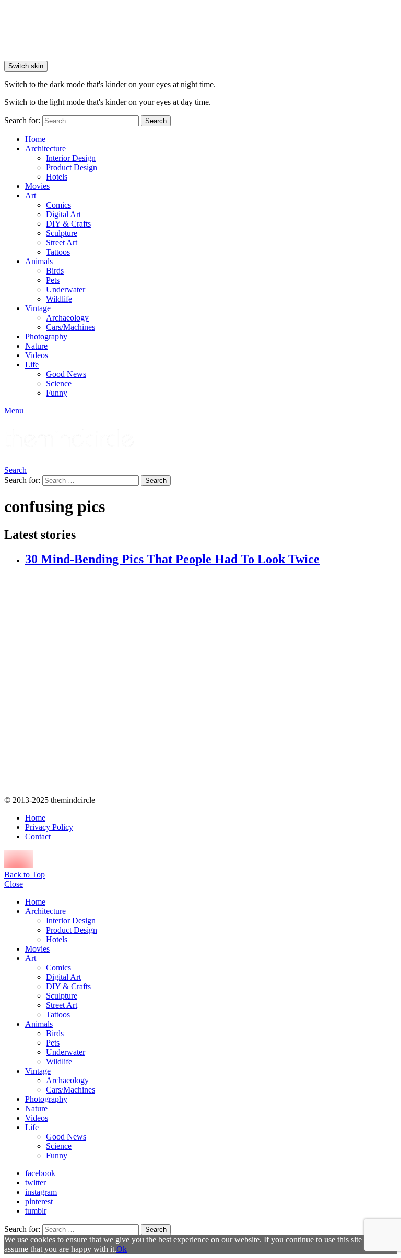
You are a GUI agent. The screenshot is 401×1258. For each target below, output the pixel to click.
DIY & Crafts (68, 223)
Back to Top (24, 874)
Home (35, 139)
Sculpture (61, 233)
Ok (121, 1248)
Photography (46, 336)
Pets (53, 280)
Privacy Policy (49, 827)
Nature (36, 345)
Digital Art (63, 214)
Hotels (56, 176)
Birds (55, 270)
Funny (56, 392)
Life (32, 364)
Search (156, 121)
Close (13, 884)
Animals (39, 261)
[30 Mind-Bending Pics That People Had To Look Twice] (211, 682)
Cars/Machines (70, 327)
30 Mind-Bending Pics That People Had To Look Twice (172, 559)
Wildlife (59, 298)
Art (30, 195)
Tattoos (58, 251)
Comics (58, 204)
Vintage (38, 308)
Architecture (45, 148)
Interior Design (71, 157)
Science (59, 383)
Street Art (61, 242)
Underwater (65, 289)
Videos (36, 355)
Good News (66, 374)
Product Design (71, 167)
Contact (38, 836)
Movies (37, 186)
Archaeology (67, 317)
